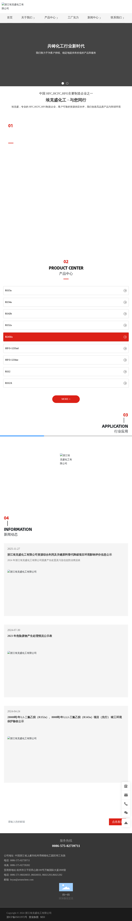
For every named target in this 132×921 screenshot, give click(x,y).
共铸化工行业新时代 (66, 46)
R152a (8, 325)
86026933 (36, 875)
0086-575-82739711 (66, 846)
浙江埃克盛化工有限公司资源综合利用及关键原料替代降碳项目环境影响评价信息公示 (59, 554)
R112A (8, 383)
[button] (63, 83)
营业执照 (33, 917)
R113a (8, 290)
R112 (7, 371)
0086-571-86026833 (20, 875)
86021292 (57, 875)
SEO (42, 917)
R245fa (9, 337)
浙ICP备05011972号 (17, 917)
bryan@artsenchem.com (22, 879)
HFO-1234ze (11, 360)
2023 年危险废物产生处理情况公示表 (29, 635)
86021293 (47, 875)
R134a (8, 302)
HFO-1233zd (12, 348)
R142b (8, 313)
